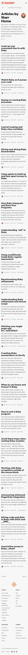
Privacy (7, 651)
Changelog (4, 620)
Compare (4, 617)
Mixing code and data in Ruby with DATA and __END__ (13, 519)
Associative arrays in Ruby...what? (12, 547)
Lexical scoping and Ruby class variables (12, 128)
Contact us (18, 633)
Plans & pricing (5, 615)
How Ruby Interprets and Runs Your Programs (12, 205)
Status (3, 640)
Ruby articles (20, 72)
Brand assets (19, 635)
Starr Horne (6, 72)
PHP (17, 603)
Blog (3, 633)
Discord (3, 638)
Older (24, 576)
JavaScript (18, 595)
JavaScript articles (21, 346)
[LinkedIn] (16, 651)
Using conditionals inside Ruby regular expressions (11, 256)
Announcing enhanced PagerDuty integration (13, 496)
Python (17, 598)
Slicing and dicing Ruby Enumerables (13, 150)
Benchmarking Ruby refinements (12, 280)
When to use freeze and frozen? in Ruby (13, 385)
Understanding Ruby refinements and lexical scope (13, 301)
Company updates (22, 510)
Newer (4, 576)
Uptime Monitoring (6, 595)
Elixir (17, 601)
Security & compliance (21, 638)
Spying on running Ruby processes (13, 101)
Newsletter (4, 635)
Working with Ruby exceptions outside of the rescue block (12, 470)
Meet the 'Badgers (20, 627)
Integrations (4, 612)
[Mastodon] (2, 39)
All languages (19, 606)
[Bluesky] (12, 651)
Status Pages (5, 598)
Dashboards (4, 601)
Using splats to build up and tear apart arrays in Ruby (14, 176)
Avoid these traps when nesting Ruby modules (13, 439)
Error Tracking (5, 593)
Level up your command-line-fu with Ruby (13, 48)
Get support (4, 627)
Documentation (5, 630)
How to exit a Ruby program (11, 412)
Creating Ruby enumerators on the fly (13, 354)
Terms (3, 651)
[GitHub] (4, 39)
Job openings (19, 630)
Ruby (17, 593)
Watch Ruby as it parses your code (14, 80)
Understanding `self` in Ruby (13, 231)
